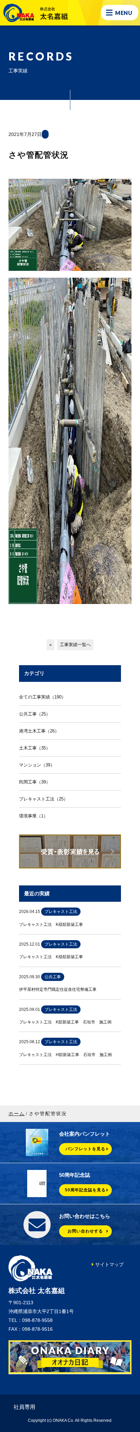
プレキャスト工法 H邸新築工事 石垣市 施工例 (65, 1054)
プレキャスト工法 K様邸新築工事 (51, 924)
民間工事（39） (34, 781)
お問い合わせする (85, 1231)
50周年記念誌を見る (85, 1190)
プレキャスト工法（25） (43, 798)
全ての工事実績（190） (42, 697)
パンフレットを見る (85, 1148)
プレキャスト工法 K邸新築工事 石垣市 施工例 (65, 1022)
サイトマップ (109, 1264)
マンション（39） (37, 764)
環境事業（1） (33, 815)
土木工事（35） (34, 747)
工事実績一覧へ (75, 644)
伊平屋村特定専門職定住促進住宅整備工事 (58, 989)
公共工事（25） (34, 714)
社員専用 (24, 1407)
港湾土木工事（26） (39, 731)
